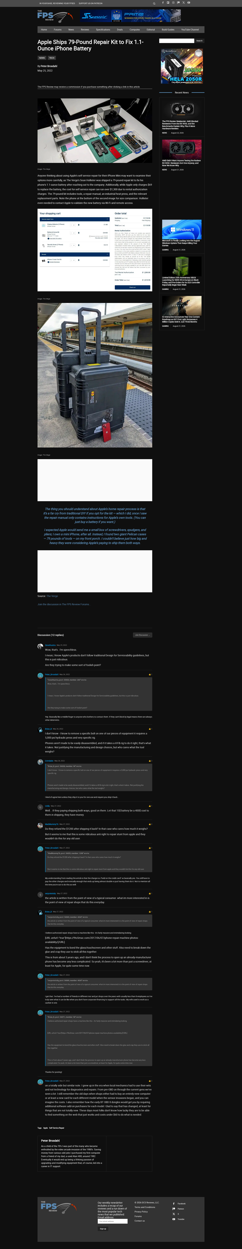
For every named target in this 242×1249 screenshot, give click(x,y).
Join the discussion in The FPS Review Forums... (64, 604)
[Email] (76, 78)
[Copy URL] (83, 78)
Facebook (182, 1203)
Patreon (181, 1209)
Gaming (165, 250)
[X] (183, 2)
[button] (154, 3)
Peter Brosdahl (49, 66)
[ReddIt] (70, 78)
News (42, 57)
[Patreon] (178, 2)
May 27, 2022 (56, 806)
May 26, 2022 (65, 674)
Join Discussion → (142, 635)
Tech (51, 57)
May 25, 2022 (62, 645)
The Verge (52, 596)
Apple (45, 1128)
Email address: (106, 1217)
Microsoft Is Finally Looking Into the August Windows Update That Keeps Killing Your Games (181, 243)
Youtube (181, 1219)
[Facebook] (162, 2)
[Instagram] (173, 2)
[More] (90, 78)
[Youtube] (188, 2)
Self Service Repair (56, 1128)
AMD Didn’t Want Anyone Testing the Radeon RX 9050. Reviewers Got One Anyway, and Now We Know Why (181, 163)
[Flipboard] (168, 2)
